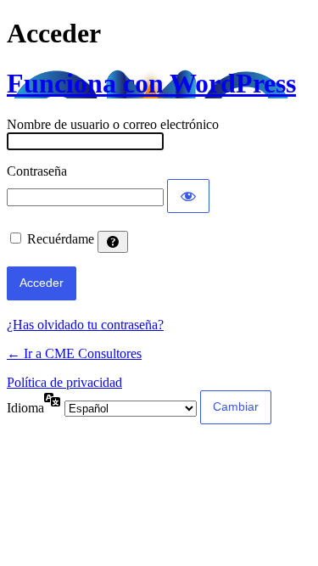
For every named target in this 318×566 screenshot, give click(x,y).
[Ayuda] (113, 242)
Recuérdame (60, 239)
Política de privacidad (64, 382)
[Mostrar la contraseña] (188, 196)
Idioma (25, 408)
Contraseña (37, 171)
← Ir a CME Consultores (74, 353)
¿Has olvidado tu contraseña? (85, 324)
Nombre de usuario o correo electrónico (113, 124)
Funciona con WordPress (151, 83)
